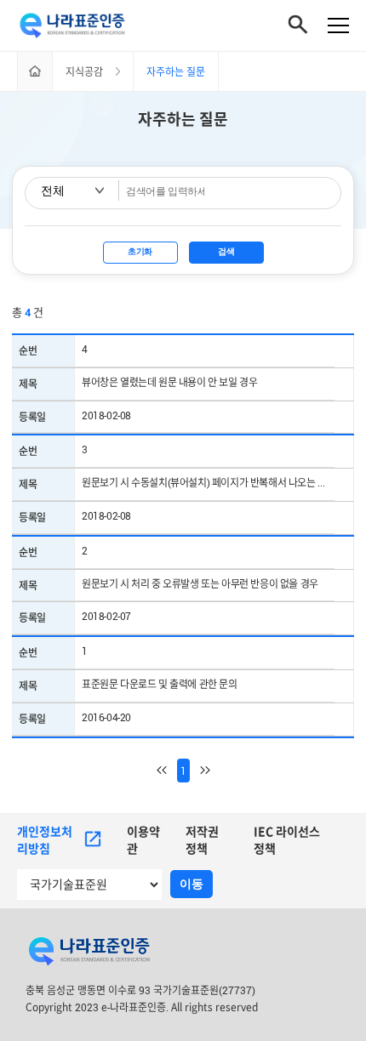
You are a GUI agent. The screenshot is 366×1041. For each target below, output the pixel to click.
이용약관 (143, 839)
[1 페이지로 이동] (167, 770)
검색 (226, 251)
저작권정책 (202, 839)
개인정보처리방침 (44, 839)
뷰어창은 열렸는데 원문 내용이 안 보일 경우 (169, 382)
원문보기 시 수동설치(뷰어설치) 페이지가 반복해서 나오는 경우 (208, 482)
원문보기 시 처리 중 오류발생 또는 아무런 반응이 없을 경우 (200, 583)
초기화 (140, 251)
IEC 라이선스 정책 (287, 839)
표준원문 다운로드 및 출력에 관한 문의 (159, 684)
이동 (191, 883)
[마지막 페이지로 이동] (200, 770)
